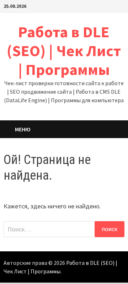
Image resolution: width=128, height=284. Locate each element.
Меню (23, 129)
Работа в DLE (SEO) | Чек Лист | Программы (64, 50)
